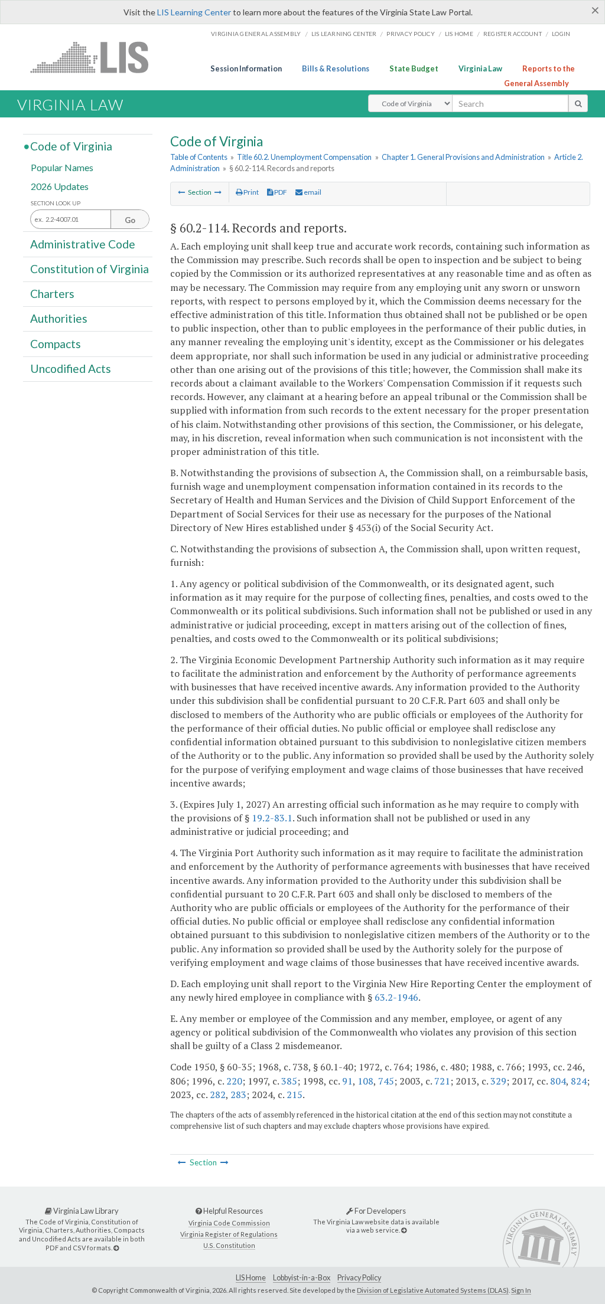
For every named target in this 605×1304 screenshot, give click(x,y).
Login (561, 33)
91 (347, 1080)
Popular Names (62, 167)
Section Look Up (55, 203)
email (311, 192)
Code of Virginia (71, 146)
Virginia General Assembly (256, 33)
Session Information (246, 68)
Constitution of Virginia (89, 269)
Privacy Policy (410, 33)
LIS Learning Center (194, 12)
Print (250, 192)
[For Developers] (403, 1230)
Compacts (55, 343)
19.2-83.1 (272, 817)
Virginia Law (480, 68)
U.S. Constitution (229, 1245)
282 (218, 1094)
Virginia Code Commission (229, 1223)
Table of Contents (198, 157)
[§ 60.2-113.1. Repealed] (181, 192)
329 (498, 1080)
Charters (52, 293)
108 (365, 1080)
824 (579, 1080)
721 (442, 1080)
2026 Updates (60, 185)
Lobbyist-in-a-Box (301, 1277)
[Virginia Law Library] (116, 1247)
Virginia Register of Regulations (229, 1234)
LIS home (459, 33)
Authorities (58, 318)
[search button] (578, 103)
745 (386, 1080)
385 (289, 1080)
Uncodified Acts (70, 368)
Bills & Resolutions (335, 68)
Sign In (521, 1290)
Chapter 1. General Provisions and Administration (463, 157)
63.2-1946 (396, 997)
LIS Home (251, 1277)
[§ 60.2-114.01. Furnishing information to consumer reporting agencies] (218, 192)
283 (238, 1094)
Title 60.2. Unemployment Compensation (304, 157)
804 (558, 1080)
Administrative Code (82, 243)
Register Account (512, 33)
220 (234, 1080)
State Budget (413, 68)
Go (130, 220)
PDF (280, 192)
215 (294, 1094)
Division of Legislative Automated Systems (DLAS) (433, 1290)
